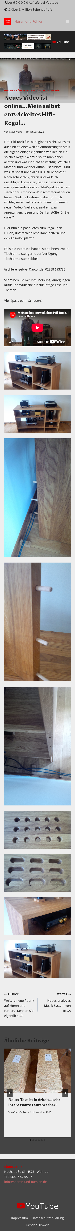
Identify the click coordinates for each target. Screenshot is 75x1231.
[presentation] (37, 1071)
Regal (41, 90)
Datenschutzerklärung (48, 1218)
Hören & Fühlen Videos (19, 90)
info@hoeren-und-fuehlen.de (25, 1182)
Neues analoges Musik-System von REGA (57, 1002)
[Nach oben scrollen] (66, 1225)
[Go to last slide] (10, 1093)
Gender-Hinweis (37, 1225)
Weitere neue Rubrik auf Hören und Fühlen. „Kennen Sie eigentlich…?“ (19, 1005)
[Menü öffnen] (67, 22)
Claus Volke (15, 131)
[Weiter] (65, 1093)
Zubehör (54, 90)
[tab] (30, 1140)
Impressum (19, 1218)
